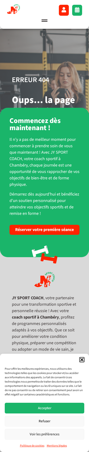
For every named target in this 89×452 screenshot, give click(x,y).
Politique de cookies (32, 446)
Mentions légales (57, 446)
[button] (82, 359)
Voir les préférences (44, 434)
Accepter (44, 408)
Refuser (44, 421)
